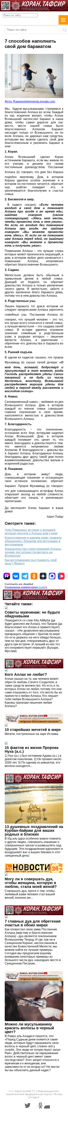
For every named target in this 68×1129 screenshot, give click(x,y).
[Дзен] (43, 576)
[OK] (34, 576)
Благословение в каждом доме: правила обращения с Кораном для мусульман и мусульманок (33, 541)
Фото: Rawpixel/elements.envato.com (30, 101)
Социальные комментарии (26, 587)
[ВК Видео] (61, 576)
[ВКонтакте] (15, 576)
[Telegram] (25, 576)
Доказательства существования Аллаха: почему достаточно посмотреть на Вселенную (33, 552)
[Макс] (52, 576)
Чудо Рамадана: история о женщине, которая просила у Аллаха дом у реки (31, 531)
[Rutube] (6, 576)
